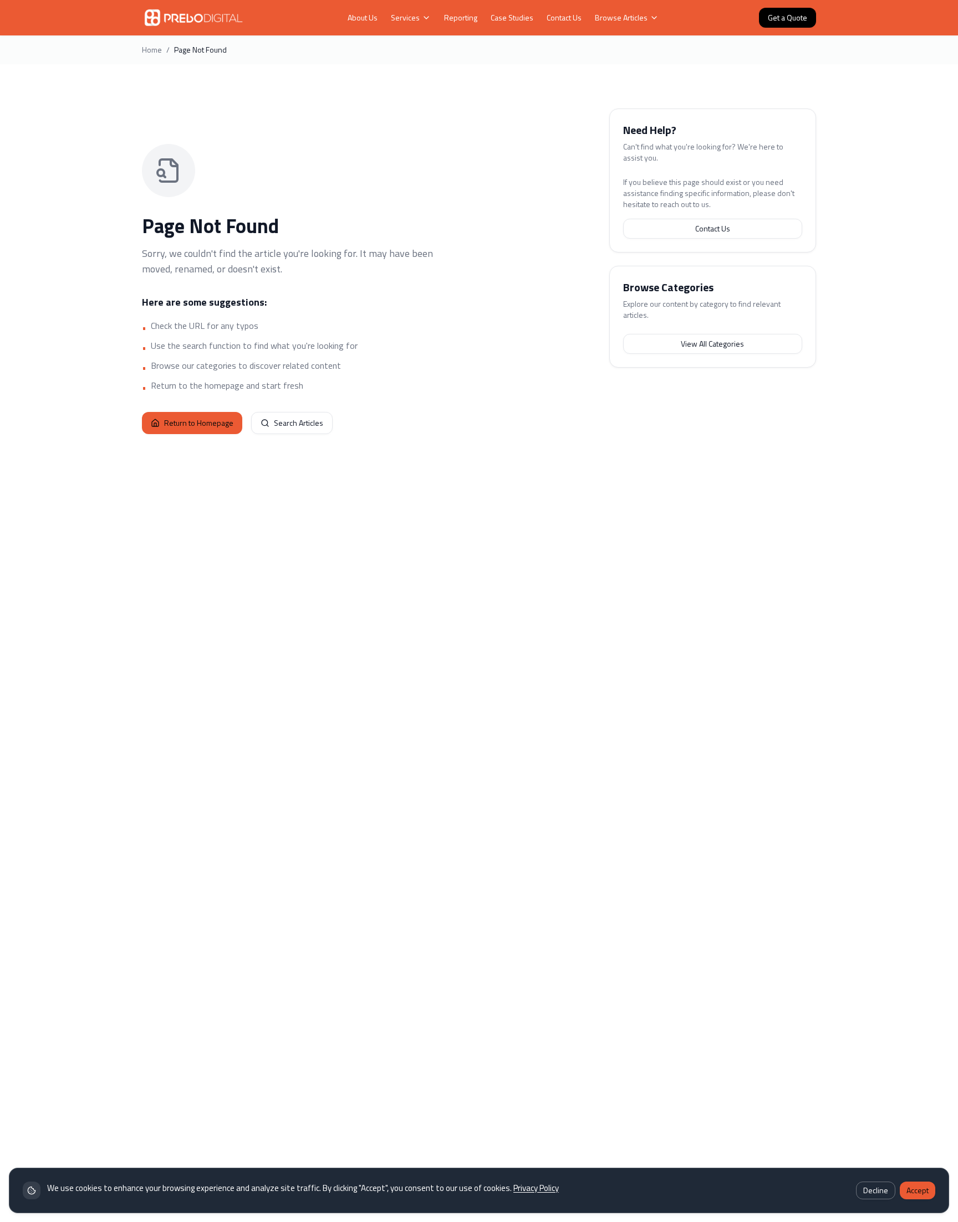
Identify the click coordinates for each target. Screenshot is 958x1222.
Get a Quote (787, 17)
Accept (917, 1190)
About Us (363, 17)
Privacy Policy (536, 1188)
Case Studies (512, 17)
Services (405, 17)
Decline (875, 1190)
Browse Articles (621, 17)
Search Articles (298, 423)
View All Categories (712, 343)
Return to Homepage (198, 423)
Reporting (460, 17)
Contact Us (564, 17)
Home (152, 49)
